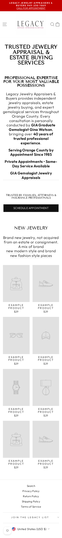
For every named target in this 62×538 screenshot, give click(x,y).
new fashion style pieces (31, 255)
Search (31, 486)
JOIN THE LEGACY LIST (30, 517)
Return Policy (31, 496)
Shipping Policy (31, 501)
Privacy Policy (31, 491)
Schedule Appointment (31, 208)
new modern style (21, 251)
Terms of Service (31, 506)
